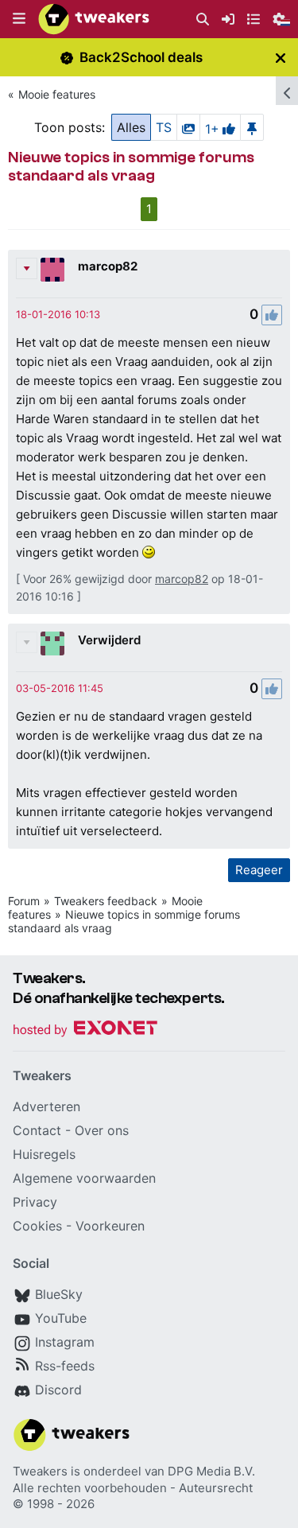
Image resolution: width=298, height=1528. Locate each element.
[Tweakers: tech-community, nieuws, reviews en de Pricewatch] (94, 19)
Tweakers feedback (105, 901)
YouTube (61, 1318)
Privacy (35, 1202)
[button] (19, 19)
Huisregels (44, 1154)
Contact (37, 1130)
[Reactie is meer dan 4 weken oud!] (58, 314)
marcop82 (107, 266)
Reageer (259, 869)
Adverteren (46, 1106)
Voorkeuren (110, 1226)
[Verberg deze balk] (280, 58)
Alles (131, 127)
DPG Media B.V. (211, 1471)
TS (164, 127)
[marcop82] (52, 270)
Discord (58, 1390)
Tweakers (40, 1471)
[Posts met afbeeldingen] (188, 127)
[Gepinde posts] (252, 127)
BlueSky (59, 1294)
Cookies (37, 1226)
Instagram (65, 1342)
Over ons (102, 1130)
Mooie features (56, 94)
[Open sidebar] (287, 90)
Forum (24, 901)
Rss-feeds (65, 1366)
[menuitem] (202, 19)
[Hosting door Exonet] (85, 1030)
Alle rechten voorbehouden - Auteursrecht (133, 1487)
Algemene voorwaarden (84, 1178)
